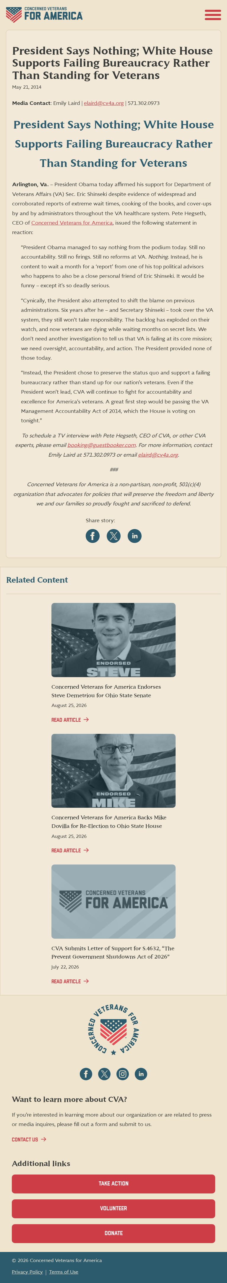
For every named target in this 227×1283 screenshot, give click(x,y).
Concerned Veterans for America (72, 223)
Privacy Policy (27, 1272)
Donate (124, 1237)
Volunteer (123, 1212)
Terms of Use (63, 1272)
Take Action (114, 1183)
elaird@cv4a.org (104, 103)
